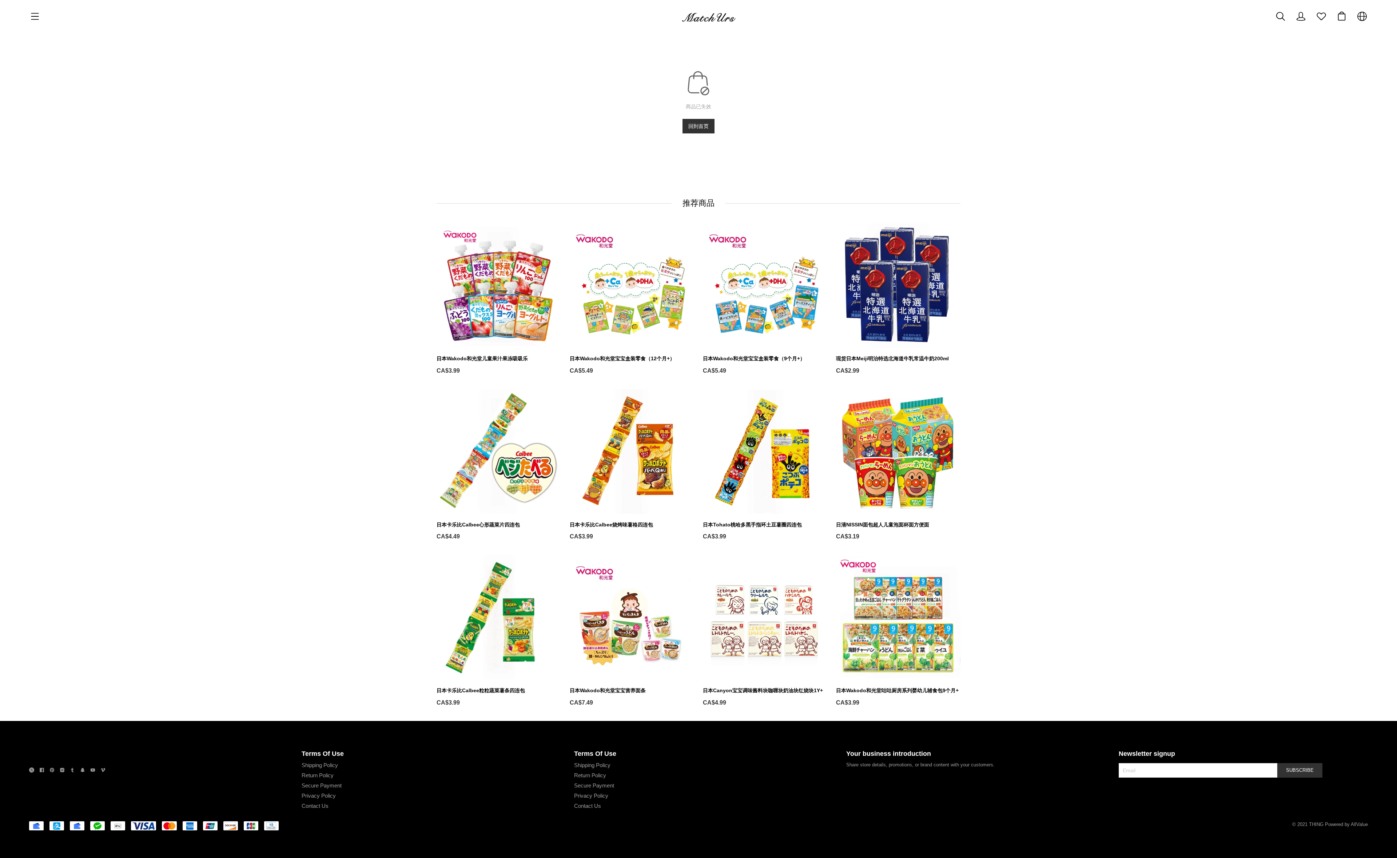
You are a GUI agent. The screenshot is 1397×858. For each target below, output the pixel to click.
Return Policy (318, 775)
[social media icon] (31, 771)
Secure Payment (322, 785)
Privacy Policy (319, 796)
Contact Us (315, 806)
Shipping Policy (320, 765)
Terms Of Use (323, 753)
